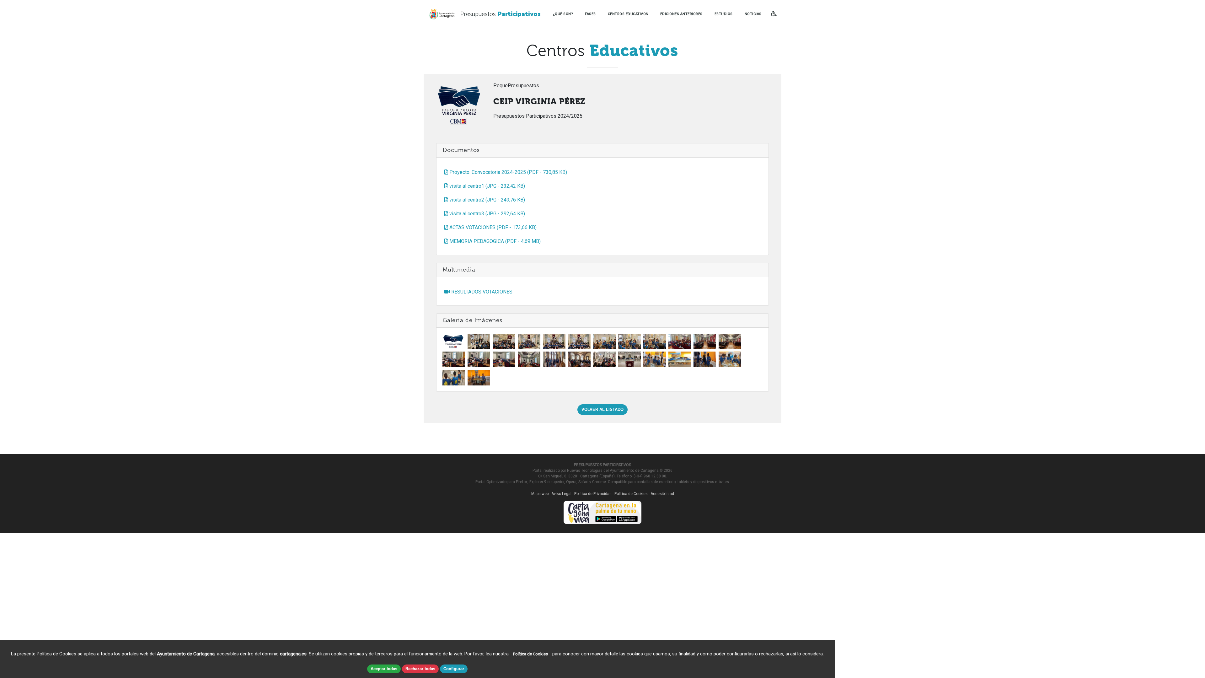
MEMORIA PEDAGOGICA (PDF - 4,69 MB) (494, 241)
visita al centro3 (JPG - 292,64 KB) (486, 214)
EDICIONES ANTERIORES (681, 14)
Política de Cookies (631, 494)
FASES (590, 14)
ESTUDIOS (724, 14)
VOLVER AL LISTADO (602, 409)
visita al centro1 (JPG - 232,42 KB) (486, 186)
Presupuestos (500, 14)
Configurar (453, 668)
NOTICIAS (753, 14)
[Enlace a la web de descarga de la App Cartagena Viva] (602, 511)
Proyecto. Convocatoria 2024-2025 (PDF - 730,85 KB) (507, 172)
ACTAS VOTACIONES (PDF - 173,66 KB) (492, 227)
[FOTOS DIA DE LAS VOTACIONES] (654, 359)
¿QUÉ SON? (563, 14)
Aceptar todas (384, 668)
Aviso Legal (561, 494)
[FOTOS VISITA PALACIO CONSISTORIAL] (478, 341)
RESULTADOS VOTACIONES (481, 292)
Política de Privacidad (593, 494)
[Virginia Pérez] (453, 341)
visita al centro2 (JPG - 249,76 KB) (486, 200)
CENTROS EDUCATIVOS (628, 14)
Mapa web (540, 494)
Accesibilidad (662, 494)
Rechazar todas (420, 668)
